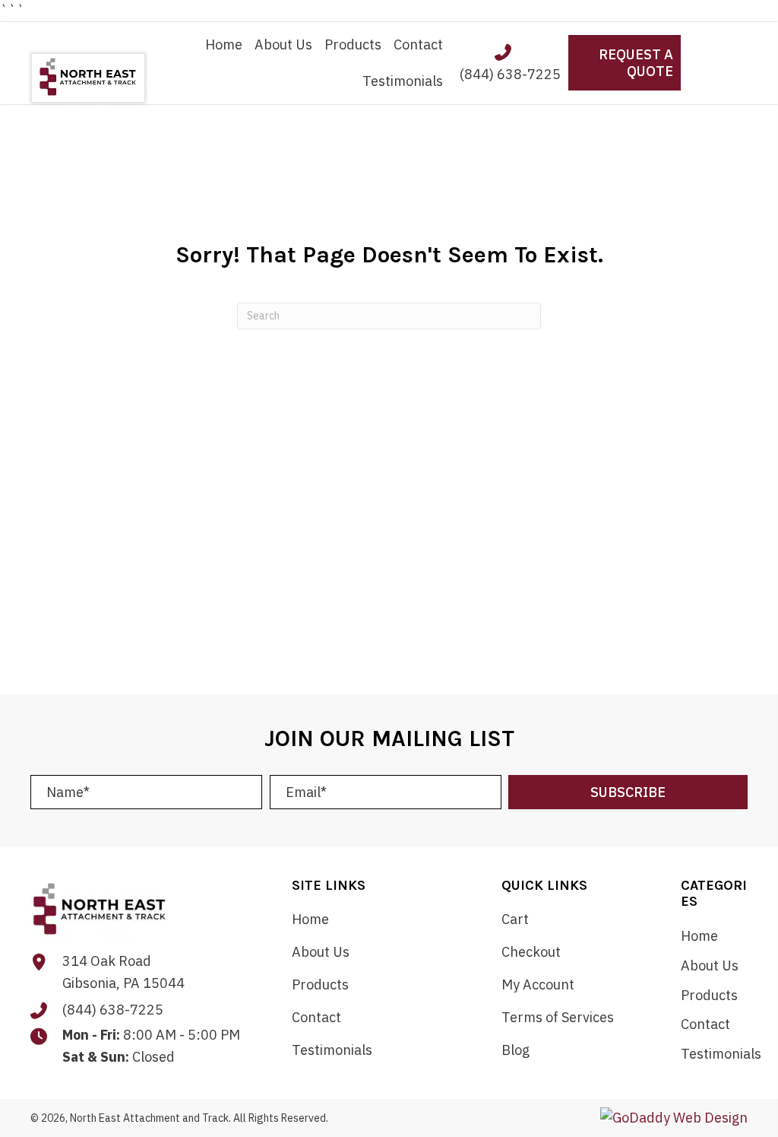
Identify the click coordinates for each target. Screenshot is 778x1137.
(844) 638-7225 (510, 74)
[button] (628, 792)
